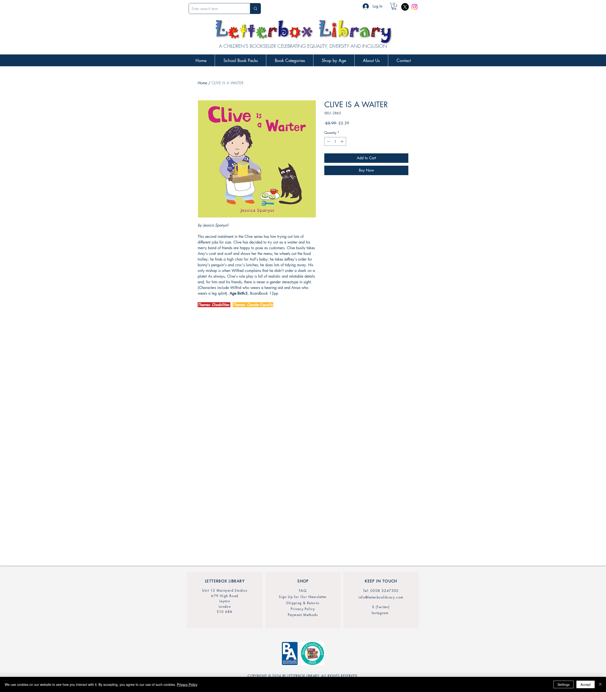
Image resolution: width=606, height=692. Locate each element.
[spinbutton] (335, 141)
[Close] (600, 684)
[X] (405, 7)
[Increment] (342, 141)
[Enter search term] (255, 8)
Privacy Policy (187, 684)
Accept (585, 684)
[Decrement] (328, 141)
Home (202, 82)
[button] (394, 6)
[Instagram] (414, 7)
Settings (563, 684)
